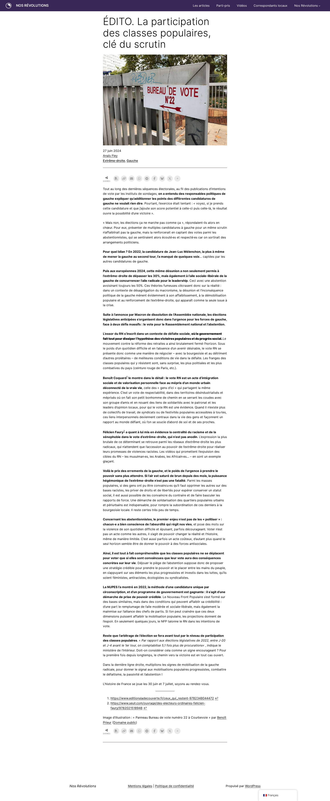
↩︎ (216, 698)
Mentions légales (140, 786)
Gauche (132, 161)
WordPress (252, 786)
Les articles (201, 5)
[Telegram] (147, 178)
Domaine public (124, 722)
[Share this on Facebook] (154, 178)
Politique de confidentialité (174, 786)
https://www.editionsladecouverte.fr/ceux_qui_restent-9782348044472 (162, 698)
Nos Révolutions (32, 5)
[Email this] (132, 178)
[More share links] (177, 178)
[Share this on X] (170, 178)
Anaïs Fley (110, 156)
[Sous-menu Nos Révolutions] (319, 6)
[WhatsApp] (139, 178)
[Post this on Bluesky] (162, 178)
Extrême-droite (114, 161)
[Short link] (124, 178)
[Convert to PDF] (116, 178)
